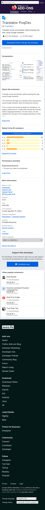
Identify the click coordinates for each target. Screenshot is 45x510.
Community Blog (9, 359)
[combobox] (20, 2)
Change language (8, 498)
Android (5, 397)
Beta (4, 420)
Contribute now (24, 264)
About (5, 340)
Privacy (4, 484)
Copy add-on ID (9, 194)
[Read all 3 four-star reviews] (23, 140)
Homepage (6, 187)
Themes (23, 11)
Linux (4, 401)
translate (5, 233)
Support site (6, 190)
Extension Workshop (11, 348)
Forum (5, 363)
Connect (6, 441)
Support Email (7, 192)
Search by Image (13, 297)
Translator (9, 26)
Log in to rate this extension (22, 133)
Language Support (18, 216)
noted (22, 488)
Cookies (13, 484)
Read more (6, 121)
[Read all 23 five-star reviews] (23, 137)
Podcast (5, 475)
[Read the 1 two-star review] (23, 146)
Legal (21, 484)
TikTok (5, 468)
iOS (3, 393)
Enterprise (6, 431)
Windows (6, 386)
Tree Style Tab (12, 308)
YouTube (6, 464)
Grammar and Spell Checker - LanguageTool (18, 289)
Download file (7, 47)
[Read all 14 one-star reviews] (23, 149)
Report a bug (8, 367)
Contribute (6, 445)
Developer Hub (8, 352)
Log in (42, 2)
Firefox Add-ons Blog (11, 344)
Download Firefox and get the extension (22, 43)
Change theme (7, 502)
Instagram (6, 460)
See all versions (8, 228)
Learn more (6, 173)
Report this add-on (9, 246)
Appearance (6, 216)
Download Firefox (10, 382)
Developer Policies (10, 356)
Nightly (5, 416)
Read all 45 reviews (9, 153)
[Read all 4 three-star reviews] (23, 143)
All (3, 405)
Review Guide (8, 371)
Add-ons (6, 336)
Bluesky (5, 472)
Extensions (14, 11)
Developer (6, 449)
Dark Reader (11, 277)
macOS (5, 390)
